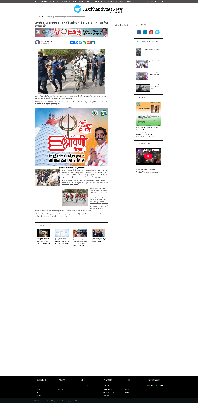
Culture (38, 389)
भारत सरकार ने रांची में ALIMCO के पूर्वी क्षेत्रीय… (154, 73)
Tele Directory (112, 2)
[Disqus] (71, 280)
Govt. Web (106, 395)
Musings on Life (100, 2)
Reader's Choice (78, 2)
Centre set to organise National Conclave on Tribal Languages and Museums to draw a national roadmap (80, 241)
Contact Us (128, 392)
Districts (38, 392)
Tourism (38, 386)
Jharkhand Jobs (107, 386)
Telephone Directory (108, 392)
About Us (128, 389)
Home (36, 2)
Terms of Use (62, 386)
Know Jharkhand (125, 2)
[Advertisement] (121, 63)
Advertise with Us (86, 386)
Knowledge (89, 2)
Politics (55, 2)
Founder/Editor (46, 2)
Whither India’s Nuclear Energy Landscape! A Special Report (99, 240)
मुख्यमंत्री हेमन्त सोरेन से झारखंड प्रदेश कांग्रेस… (154, 62)
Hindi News (42, 17)
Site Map (60, 389)
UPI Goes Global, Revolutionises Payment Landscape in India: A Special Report (62, 240)
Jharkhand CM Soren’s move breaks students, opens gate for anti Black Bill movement (43, 240)
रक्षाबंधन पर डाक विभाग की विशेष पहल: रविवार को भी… (155, 86)
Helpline (150, 1)
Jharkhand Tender (108, 389)
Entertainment (65, 2)
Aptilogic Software (74, 401)
